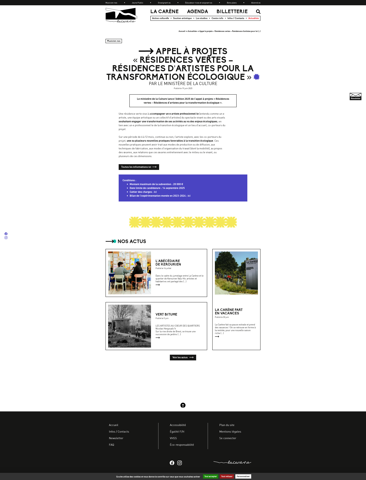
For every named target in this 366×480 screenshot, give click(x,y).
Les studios (201, 18)
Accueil (182, 31)
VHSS (173, 438)
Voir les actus (180, 357)
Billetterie (232, 11)
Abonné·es (255, 2)
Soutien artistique (182, 18)
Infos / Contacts (235, 18)
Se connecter (227, 438)
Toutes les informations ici (136, 166)
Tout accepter (210, 476)
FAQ (111, 444)
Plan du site (226, 425)
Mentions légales (230, 431)
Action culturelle (160, 18)
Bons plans (232, 2)
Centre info (217, 18)
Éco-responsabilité (182, 444)
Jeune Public (137, 2)
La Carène (164, 11)
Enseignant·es (164, 2)
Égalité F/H (177, 431)
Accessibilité (178, 425)
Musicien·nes (111, 2)
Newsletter (116, 438)
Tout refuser (226, 476)
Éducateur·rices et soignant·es (198, 2)
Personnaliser (243, 476)
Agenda (197, 11)
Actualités (253, 18)
